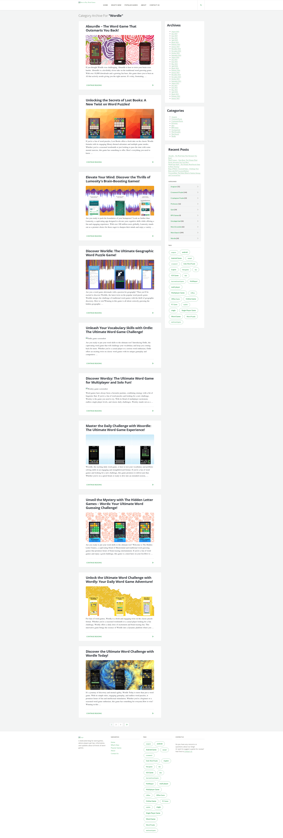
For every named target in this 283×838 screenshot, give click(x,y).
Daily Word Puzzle (189, 264)
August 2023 (175, 83)
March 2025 (175, 42)
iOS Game (175, 275)
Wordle (173, 136)
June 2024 (174, 62)
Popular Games (131, 5)
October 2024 (175, 53)
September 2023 (176, 81)
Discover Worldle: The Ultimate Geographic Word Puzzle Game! (119, 253)
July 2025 (174, 34)
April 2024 (174, 66)
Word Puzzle (191, 316)
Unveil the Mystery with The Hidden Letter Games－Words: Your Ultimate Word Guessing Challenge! (119, 503)
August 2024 (175, 57)
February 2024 (175, 70)
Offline (193, 293)
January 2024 (175, 73)
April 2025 (174, 40)
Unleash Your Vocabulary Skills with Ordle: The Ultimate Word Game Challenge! (119, 330)
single (173, 310)
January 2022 (175, 98)
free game (185, 270)
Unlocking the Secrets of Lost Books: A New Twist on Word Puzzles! (116, 102)
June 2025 (174, 36)
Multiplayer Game (178, 293)
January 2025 (175, 47)
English (173, 270)
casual (190, 258)
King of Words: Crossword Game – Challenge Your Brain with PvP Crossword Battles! (183, 170)
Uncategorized (175, 130)
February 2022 (175, 96)
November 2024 (176, 51)
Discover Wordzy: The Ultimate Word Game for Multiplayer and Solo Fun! (120, 380)
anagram (173, 252)
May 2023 (174, 90)
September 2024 (176, 55)
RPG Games (175, 128)
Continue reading (94, 85)
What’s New (116, 5)
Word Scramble (176, 132)
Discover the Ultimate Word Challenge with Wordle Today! (120, 653)
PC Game (174, 304)
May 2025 (174, 38)
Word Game (176, 316)
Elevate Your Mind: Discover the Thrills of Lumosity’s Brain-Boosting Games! (118, 179)
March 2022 (175, 94)
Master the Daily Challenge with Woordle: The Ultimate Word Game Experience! (118, 427)
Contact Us (155, 5)
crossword (174, 264)
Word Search (175, 134)
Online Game (191, 299)
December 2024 (176, 49)
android (185, 252)
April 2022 (174, 92)
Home (105, 5)
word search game (176, 322)
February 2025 (175, 44)
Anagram (174, 117)
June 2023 (174, 88)
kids (186, 275)
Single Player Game (189, 310)
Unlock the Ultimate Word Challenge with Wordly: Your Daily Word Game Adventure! (119, 579)
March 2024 (175, 68)
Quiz (172, 125)
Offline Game (175, 299)
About (143, 5)
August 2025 (175, 32)
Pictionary (174, 123)
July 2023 (174, 85)
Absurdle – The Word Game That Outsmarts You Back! (111, 28)
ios (196, 270)
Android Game (176, 258)
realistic (185, 304)
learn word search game (177, 281)
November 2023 (176, 77)
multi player (175, 287)
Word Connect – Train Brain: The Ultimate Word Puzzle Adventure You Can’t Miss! (182, 161)
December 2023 (176, 75)
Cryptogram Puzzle (177, 121)
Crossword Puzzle (176, 119)
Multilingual (193, 281)
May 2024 (174, 64)
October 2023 (175, 79)
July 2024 (174, 60)
